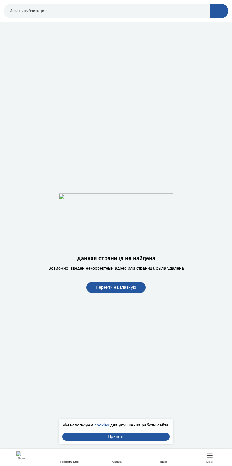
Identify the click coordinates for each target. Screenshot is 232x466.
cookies (102, 424)
